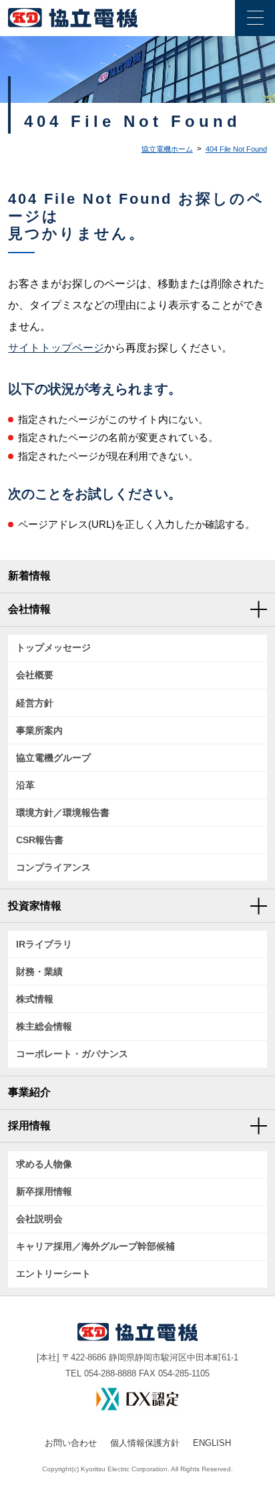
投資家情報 (34, 905)
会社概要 (34, 674)
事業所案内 (39, 730)
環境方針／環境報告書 (62, 812)
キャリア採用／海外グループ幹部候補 (95, 1246)
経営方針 (34, 703)
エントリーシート (53, 1273)
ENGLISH (212, 1443)
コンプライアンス (53, 867)
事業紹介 (29, 1092)
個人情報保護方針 (145, 1443)
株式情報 (34, 999)
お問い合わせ (71, 1443)
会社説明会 (39, 1218)
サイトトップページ (56, 347)
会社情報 (29, 609)
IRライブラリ (44, 944)
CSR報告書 (39, 840)
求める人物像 (44, 1164)
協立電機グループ (53, 757)
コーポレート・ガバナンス (72, 1053)
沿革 (25, 785)
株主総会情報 (44, 1026)
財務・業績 (39, 971)
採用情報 (29, 1125)
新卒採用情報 (44, 1191)
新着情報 (29, 575)
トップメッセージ (53, 647)
